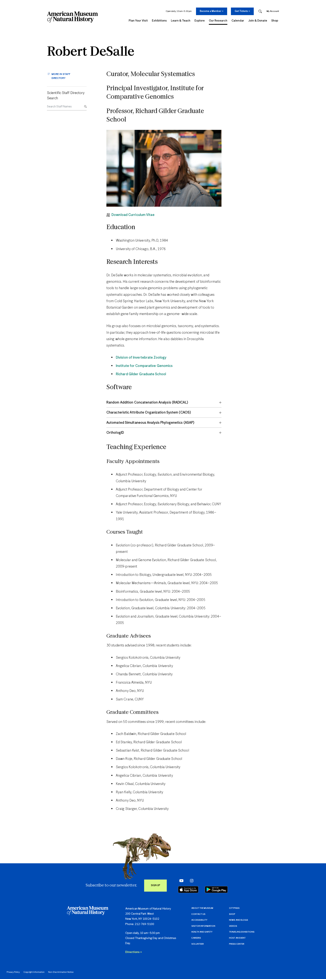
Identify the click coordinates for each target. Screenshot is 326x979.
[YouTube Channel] (180, 880)
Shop (232, 914)
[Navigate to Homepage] (72, 17)
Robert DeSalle (90, 52)
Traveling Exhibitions (241, 932)
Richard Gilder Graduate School (141, 374)
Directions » (133, 952)
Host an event (237, 938)
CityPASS (234, 908)
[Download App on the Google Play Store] (216, 889)
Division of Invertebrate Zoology (141, 357)
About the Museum (202, 908)
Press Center (236, 944)
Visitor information (203, 926)
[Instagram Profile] (190, 880)
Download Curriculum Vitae (133, 215)
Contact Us (198, 914)
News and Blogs (238, 920)
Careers (196, 938)
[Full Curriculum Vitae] (108, 215)
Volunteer (197, 944)
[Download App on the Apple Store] (188, 889)
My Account (273, 11)
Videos (233, 926)
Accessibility (199, 920)
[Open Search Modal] (260, 11)
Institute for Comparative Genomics (144, 366)
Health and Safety (201, 932)
